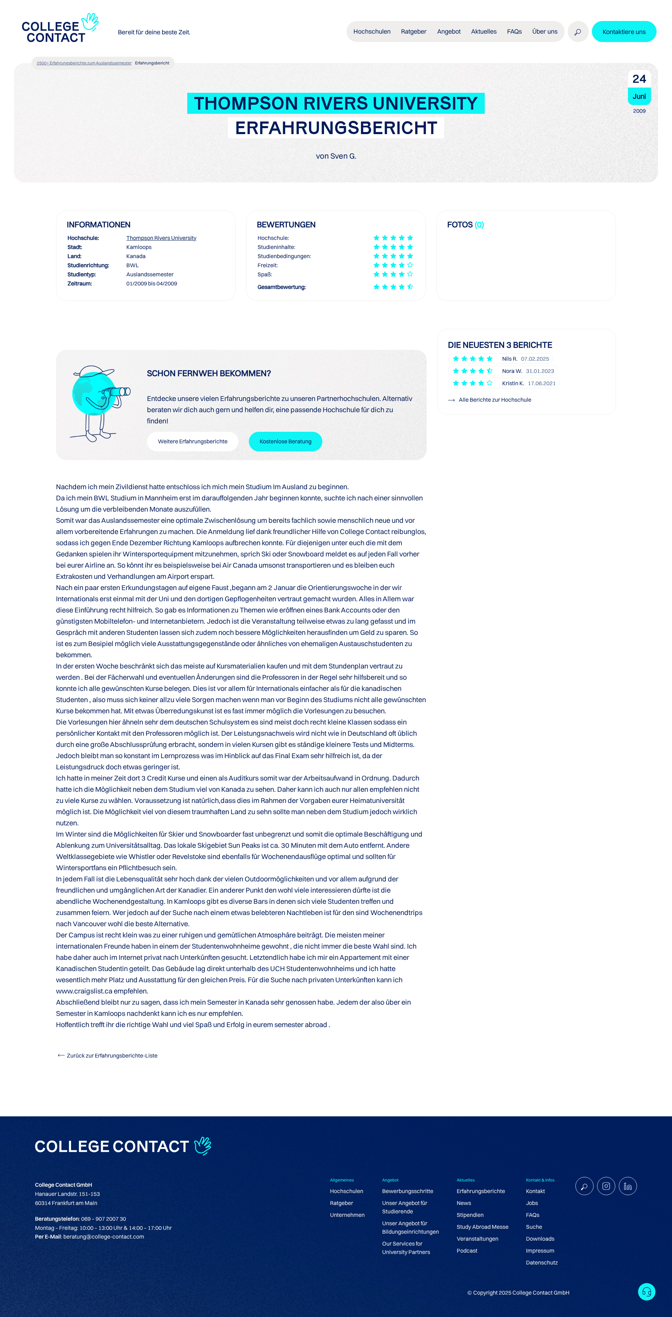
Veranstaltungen (477, 1238)
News (464, 1202)
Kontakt (535, 1190)
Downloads (540, 1238)
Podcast (467, 1250)
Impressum (540, 1250)
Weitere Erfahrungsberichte (192, 441)
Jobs (532, 1202)
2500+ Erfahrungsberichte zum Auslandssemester (84, 62)
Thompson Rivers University (161, 237)
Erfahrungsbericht (152, 62)
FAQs (514, 31)
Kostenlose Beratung (286, 441)
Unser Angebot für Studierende (404, 1207)
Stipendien (470, 1214)
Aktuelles (484, 31)
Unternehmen (347, 1214)
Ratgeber (341, 1202)
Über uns (545, 31)
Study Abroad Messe (483, 1226)
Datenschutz (542, 1262)
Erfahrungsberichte (481, 1190)
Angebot (449, 31)
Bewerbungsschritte (407, 1190)
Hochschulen (346, 1190)
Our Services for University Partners (406, 1247)
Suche (534, 1226)
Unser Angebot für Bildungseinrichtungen (410, 1227)
